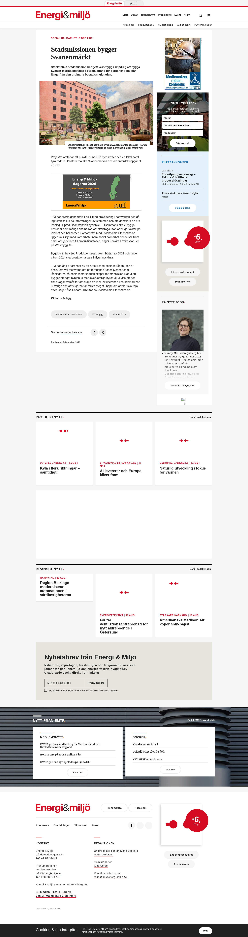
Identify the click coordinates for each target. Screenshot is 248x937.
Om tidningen (165, 25)
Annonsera (183, 25)
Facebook (131, 825)
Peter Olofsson (103, 854)
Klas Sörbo (101, 865)
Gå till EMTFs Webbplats (201, 720)
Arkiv (187, 15)
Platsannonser (203, 25)
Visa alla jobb (182, 208)
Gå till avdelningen (200, 417)
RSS (148, 825)
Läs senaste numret (182, 272)
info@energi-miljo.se (49, 873)
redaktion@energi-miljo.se (110, 877)
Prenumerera (146, 25)
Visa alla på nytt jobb (182, 385)
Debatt (134, 15)
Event (177, 15)
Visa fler (77, 772)
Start (125, 15)
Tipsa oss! (128, 25)
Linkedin (140, 825)
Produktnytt (165, 15)
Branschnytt (148, 15)
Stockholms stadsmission (68, 314)
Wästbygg (97, 314)
